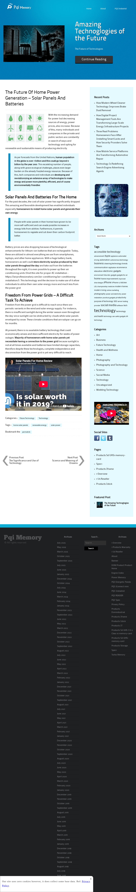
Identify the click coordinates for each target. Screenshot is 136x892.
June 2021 (61, 714)
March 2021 (62, 727)
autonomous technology (119, 260)
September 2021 (64, 700)
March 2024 (62, 597)
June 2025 (61, 570)
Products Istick (104, 484)
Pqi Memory (23, 537)
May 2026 (61, 547)
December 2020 (64, 741)
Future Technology (27, 418)
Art (98, 335)
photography (99, 294)
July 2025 (61, 565)
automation (105, 260)
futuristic (107, 275)
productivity (121, 298)
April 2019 (61, 831)
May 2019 (61, 826)
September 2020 (64, 754)
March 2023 (62, 628)
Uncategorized (104, 385)
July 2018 (61, 871)
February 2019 (63, 840)
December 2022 (64, 633)
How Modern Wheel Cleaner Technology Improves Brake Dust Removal (111, 106)
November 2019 (64, 799)
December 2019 (64, 795)
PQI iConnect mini (120, 587)
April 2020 (62, 777)
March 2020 (62, 781)
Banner (115, 561)
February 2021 (63, 732)
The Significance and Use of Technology (24, 462)
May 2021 (61, 718)
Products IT (117, 626)
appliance (114, 256)
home (97, 279)
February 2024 (63, 601)
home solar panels (20, 425)
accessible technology (107, 252)
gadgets (113, 275)
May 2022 (61, 664)
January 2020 (63, 790)
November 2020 (64, 745)
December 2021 (64, 687)
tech (125, 305)
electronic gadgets (112, 271)
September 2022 (64, 646)
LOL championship (100, 286)
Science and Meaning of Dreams (65, 462)
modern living (100, 290)
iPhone (108, 282)
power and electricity (113, 294)
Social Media (103, 375)
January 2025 (63, 574)
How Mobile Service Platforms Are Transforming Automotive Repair (112, 155)
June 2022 (61, 660)
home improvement (109, 279)
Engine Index (118, 573)
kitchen (124, 283)
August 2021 (62, 705)
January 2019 (63, 844)
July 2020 (61, 763)
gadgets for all (122, 275)
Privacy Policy (118, 604)
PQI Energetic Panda (121, 582)
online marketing (113, 290)
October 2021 (63, 696)
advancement (99, 256)
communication (101, 267)
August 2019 (62, 813)
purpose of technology (103, 301)
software (120, 305)
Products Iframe (105, 469)
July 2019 (61, 817)
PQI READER (117, 596)
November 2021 (64, 691)
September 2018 (64, 862)
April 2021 (61, 723)
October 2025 (63, 556)
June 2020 (61, 768)
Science (100, 370)
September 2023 (64, 615)
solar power (55, 425)
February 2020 (63, 786)
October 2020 (63, 750)
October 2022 (63, 642)
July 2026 (61, 543)
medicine (111, 286)
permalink (26, 432)
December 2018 (64, 849)
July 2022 (61, 655)
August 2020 (63, 759)
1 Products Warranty (121, 547)
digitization (112, 267)
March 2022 (62, 673)
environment (98, 275)
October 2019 (63, 804)
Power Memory (119, 578)
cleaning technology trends (115, 264)
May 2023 (61, 624)
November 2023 (64, 610)
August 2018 (63, 867)
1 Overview (101, 474)
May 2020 (61, 772)
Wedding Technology (107, 390)
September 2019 (64, 808)
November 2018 (64, 853)
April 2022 (62, 669)
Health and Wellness (107, 350)
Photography (103, 360)
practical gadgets (109, 297)
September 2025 (64, 561)
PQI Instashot (121, 9)
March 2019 (62, 835)
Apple (107, 256)
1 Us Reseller (102, 479)
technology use (109, 316)
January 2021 (63, 736)
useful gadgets (120, 316)
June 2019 (61, 822)
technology (105, 311)
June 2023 (61, 619)
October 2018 (63, 858)
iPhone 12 (116, 283)
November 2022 (64, 637)
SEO (115, 301)
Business (101, 340)
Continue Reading (94, 59)
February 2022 (63, 678)
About (103, 9)
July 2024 (61, 588)
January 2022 (63, 682)
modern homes (121, 286)
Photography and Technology (112, 365)
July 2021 (61, 709)
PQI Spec (116, 600)
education (98, 271)
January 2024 (63, 606)
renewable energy (39, 425)
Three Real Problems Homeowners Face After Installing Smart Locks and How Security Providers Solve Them (111, 138)
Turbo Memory (118, 655)
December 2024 (64, 579)
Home (88, 9)
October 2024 (63, 583)
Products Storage (120, 646)
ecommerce (122, 267)
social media (108, 305)
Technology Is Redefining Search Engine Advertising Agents (110, 167)
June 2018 (61, 875)
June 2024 (61, 592)
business (99, 264)
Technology (43, 418)
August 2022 (63, 651)
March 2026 (62, 552)
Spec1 (99, 464)
